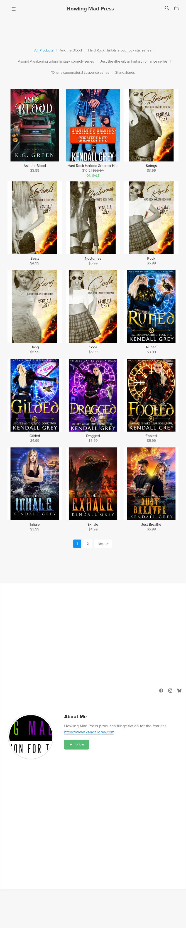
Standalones (125, 73)
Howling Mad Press (90, 8)
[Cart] (178, 8)
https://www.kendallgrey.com (89, 732)
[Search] (167, 8)
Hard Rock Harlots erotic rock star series (119, 50)
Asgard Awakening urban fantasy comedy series (56, 61)
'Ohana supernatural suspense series (80, 73)
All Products (43, 50)
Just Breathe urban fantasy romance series (133, 61)
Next (101, 544)
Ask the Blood (71, 50)
